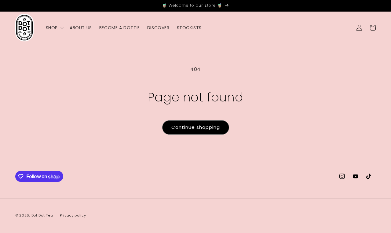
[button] (54, 27)
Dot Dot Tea (42, 215)
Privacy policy (73, 215)
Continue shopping (195, 127)
